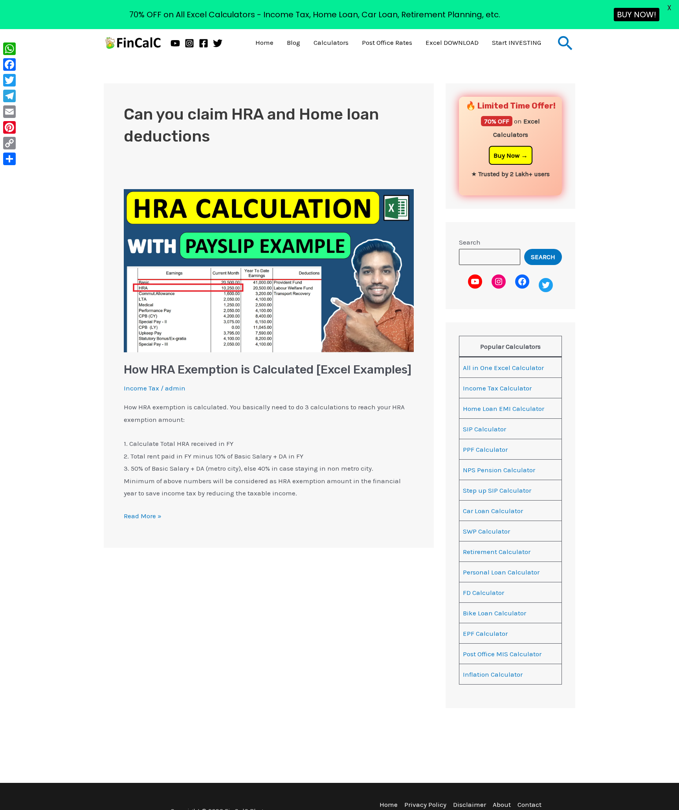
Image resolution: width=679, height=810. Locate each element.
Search (470, 242)
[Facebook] (203, 43)
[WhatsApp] (9, 49)
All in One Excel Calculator (503, 368)
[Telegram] (9, 96)
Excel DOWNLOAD (452, 42)
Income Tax (141, 388)
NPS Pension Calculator (499, 470)
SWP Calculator (486, 531)
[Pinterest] (9, 127)
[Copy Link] (9, 143)
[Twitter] (217, 43)
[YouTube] (175, 43)
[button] (565, 43)
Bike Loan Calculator (494, 613)
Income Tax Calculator (497, 388)
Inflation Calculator (493, 674)
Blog (293, 42)
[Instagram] (189, 43)
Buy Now (506, 155)
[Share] (9, 159)
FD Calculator (483, 592)
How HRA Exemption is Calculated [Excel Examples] (267, 370)
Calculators (331, 42)
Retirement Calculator (496, 552)
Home (264, 42)
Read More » (142, 515)
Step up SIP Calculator (497, 490)
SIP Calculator (484, 429)
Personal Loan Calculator (501, 572)
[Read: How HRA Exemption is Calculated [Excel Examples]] (269, 270)
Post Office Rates (387, 42)
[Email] (9, 112)
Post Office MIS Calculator (502, 654)
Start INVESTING (516, 42)
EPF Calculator (485, 633)
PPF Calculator (485, 449)
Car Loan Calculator (493, 511)
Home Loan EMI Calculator (503, 408)
